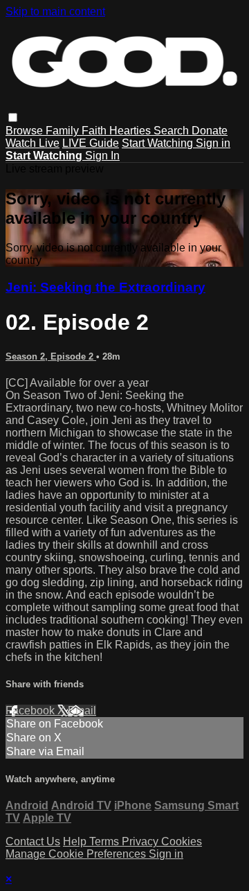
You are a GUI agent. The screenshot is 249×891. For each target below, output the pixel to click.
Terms (105, 841)
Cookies (181, 841)
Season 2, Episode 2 (51, 356)
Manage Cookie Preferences (77, 854)
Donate (210, 130)
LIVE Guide (90, 143)
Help (76, 841)
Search (173, 130)
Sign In (102, 155)
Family (64, 130)
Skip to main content (55, 11)
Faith (95, 130)
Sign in (213, 143)
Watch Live (32, 143)
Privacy (141, 841)
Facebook (31, 710)
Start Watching (159, 143)
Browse (26, 130)
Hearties (131, 130)
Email (82, 710)
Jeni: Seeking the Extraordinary (105, 287)
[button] (12, 117)
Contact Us (33, 841)
